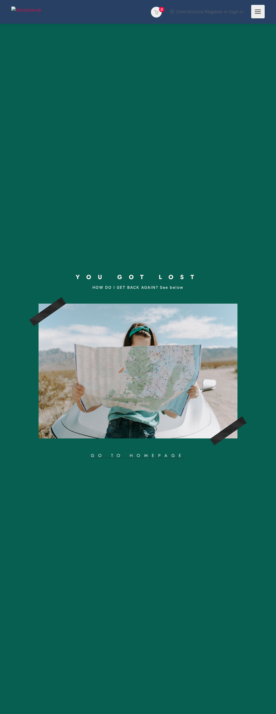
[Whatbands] (26, 9)
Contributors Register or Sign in (209, 11)
